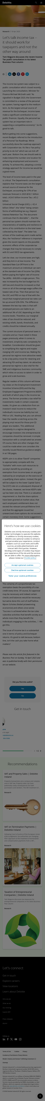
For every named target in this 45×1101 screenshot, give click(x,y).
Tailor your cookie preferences (23, 576)
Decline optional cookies (22, 570)
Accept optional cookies (22, 565)
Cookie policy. (30, 558)
